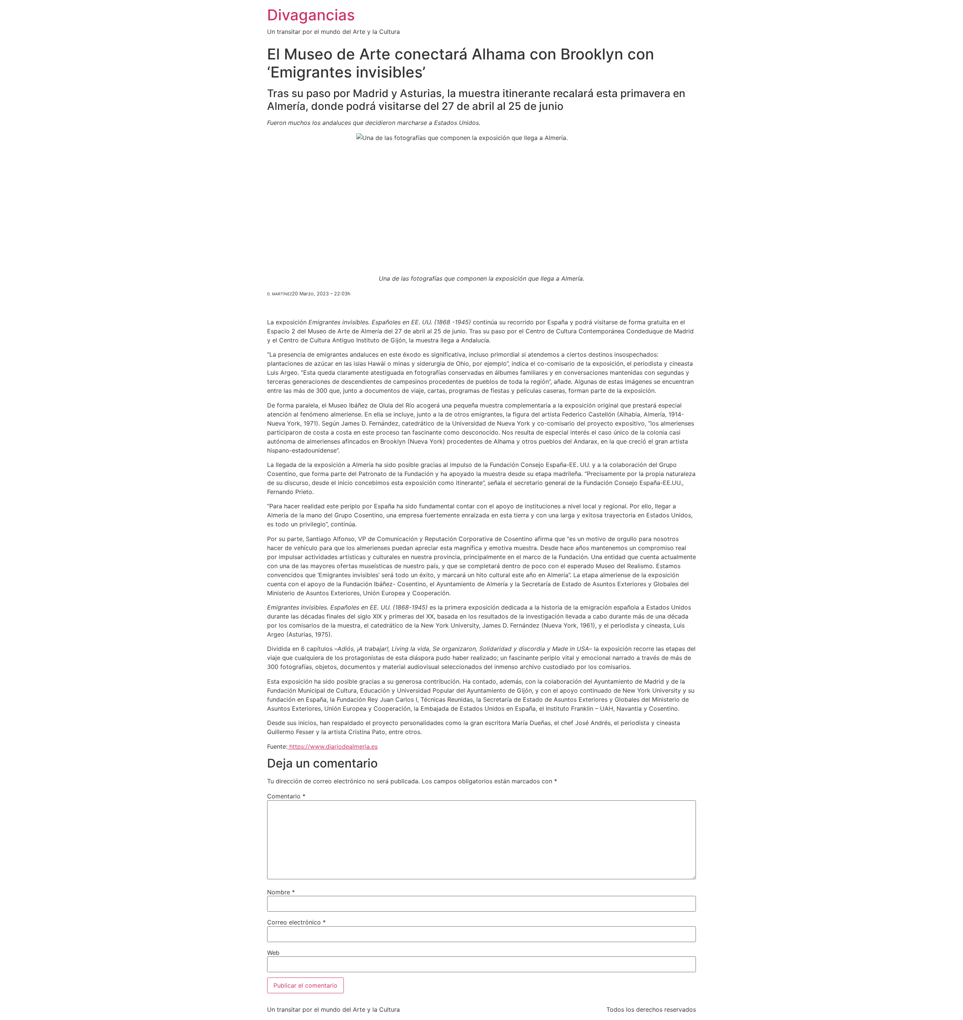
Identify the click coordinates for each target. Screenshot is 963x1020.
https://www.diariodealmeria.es (332, 746)
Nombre (281, 892)
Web (273, 953)
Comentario (286, 796)
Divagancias (311, 15)
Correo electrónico (296, 922)
